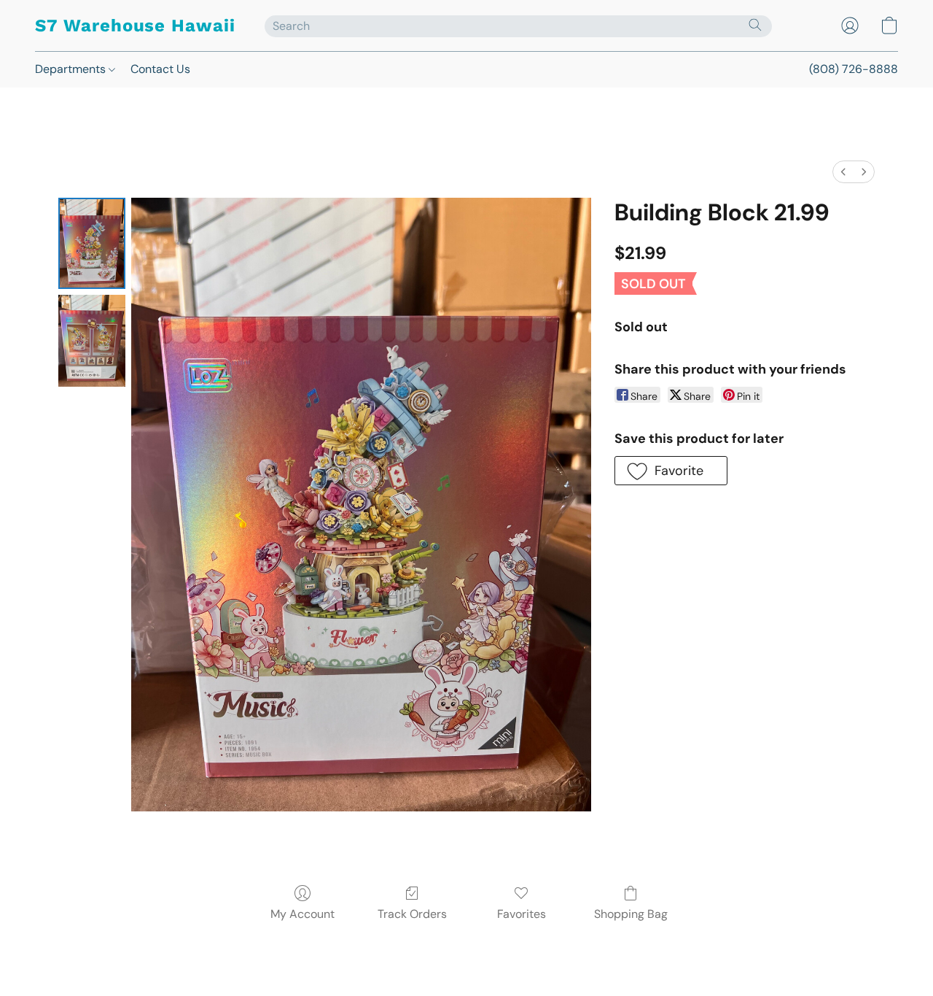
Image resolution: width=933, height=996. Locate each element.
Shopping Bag (631, 914)
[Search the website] (755, 25)
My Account (302, 914)
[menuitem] (843, 171)
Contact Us (160, 69)
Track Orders (412, 914)
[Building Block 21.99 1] (91, 340)
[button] (135, 25)
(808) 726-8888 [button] (853, 69)
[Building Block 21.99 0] (91, 243)
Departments (72, 69)
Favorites (521, 914)
